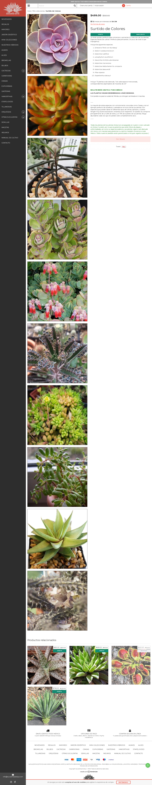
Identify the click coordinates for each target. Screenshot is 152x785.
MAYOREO (6, 29)
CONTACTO (6, 143)
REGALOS (5, 24)
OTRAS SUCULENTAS (70, 753)
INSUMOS (5, 132)
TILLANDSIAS (7, 107)
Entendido (123, 782)
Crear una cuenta (86, 5)
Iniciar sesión (99, 5)
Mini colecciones (38, 11)
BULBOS (5, 65)
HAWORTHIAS (124, 749)
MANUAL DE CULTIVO (10, 138)
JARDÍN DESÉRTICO (9, 35)
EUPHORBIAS (7, 86)
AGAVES (5, 50)
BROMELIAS (6, 60)
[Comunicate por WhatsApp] (148, 765)
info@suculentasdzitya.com (13, 777)
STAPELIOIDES (7, 102)
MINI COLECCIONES (9, 40)
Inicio (29, 11)
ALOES (4, 55)
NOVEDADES (7, 19)
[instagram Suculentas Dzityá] (11, 782)
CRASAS (5, 81)
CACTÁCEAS (61, 749)
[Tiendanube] (89, 772)
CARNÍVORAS (7, 76)
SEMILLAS (5, 122)
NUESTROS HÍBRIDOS (10, 45)
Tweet (118, 147)
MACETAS (5, 127)
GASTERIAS (6, 91)
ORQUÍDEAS (53, 753)
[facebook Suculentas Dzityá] (15, 782)
